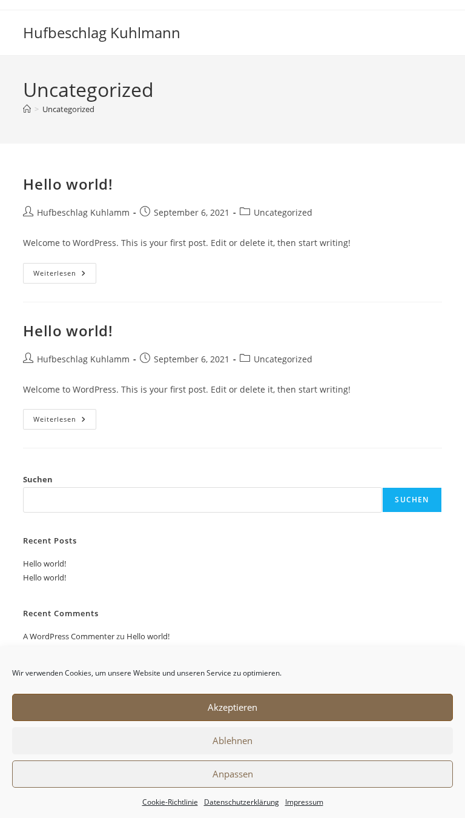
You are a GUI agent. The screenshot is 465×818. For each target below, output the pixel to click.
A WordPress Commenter (68, 636)
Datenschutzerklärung (241, 802)
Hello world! (68, 184)
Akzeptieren (232, 707)
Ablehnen (232, 740)
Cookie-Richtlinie (170, 802)
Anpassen (233, 774)
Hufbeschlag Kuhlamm (83, 212)
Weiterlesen (64, 275)
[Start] (27, 109)
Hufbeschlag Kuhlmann (101, 32)
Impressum (304, 802)
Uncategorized (68, 109)
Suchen (38, 479)
